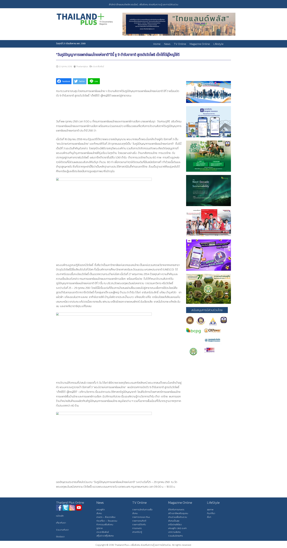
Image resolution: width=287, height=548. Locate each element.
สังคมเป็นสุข (173, 520)
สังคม (99, 513)
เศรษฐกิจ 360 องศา (177, 528)
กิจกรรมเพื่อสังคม (104, 524)
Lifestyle (218, 44)
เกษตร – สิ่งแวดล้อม (105, 517)
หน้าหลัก (60, 515)
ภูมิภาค (99, 528)
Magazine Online (200, 44)
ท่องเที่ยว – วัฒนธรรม (106, 520)
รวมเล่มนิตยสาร (175, 535)
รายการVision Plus (141, 517)
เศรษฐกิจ (100, 509)
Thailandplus (82, 66)
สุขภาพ (210, 509)
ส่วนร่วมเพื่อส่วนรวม (177, 517)
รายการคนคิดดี (139, 520)
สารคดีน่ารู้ (137, 532)
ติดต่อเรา (60, 536)
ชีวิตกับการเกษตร (176, 509)
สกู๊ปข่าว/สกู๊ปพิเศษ (105, 535)
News (167, 44)
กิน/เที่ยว (211, 513)
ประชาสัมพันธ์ (98, 66)
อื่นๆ (209, 517)
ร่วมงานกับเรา (62, 529)
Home (157, 44)
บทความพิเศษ (174, 532)
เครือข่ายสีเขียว (175, 524)
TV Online (180, 44)
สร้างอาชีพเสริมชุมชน (178, 513)
